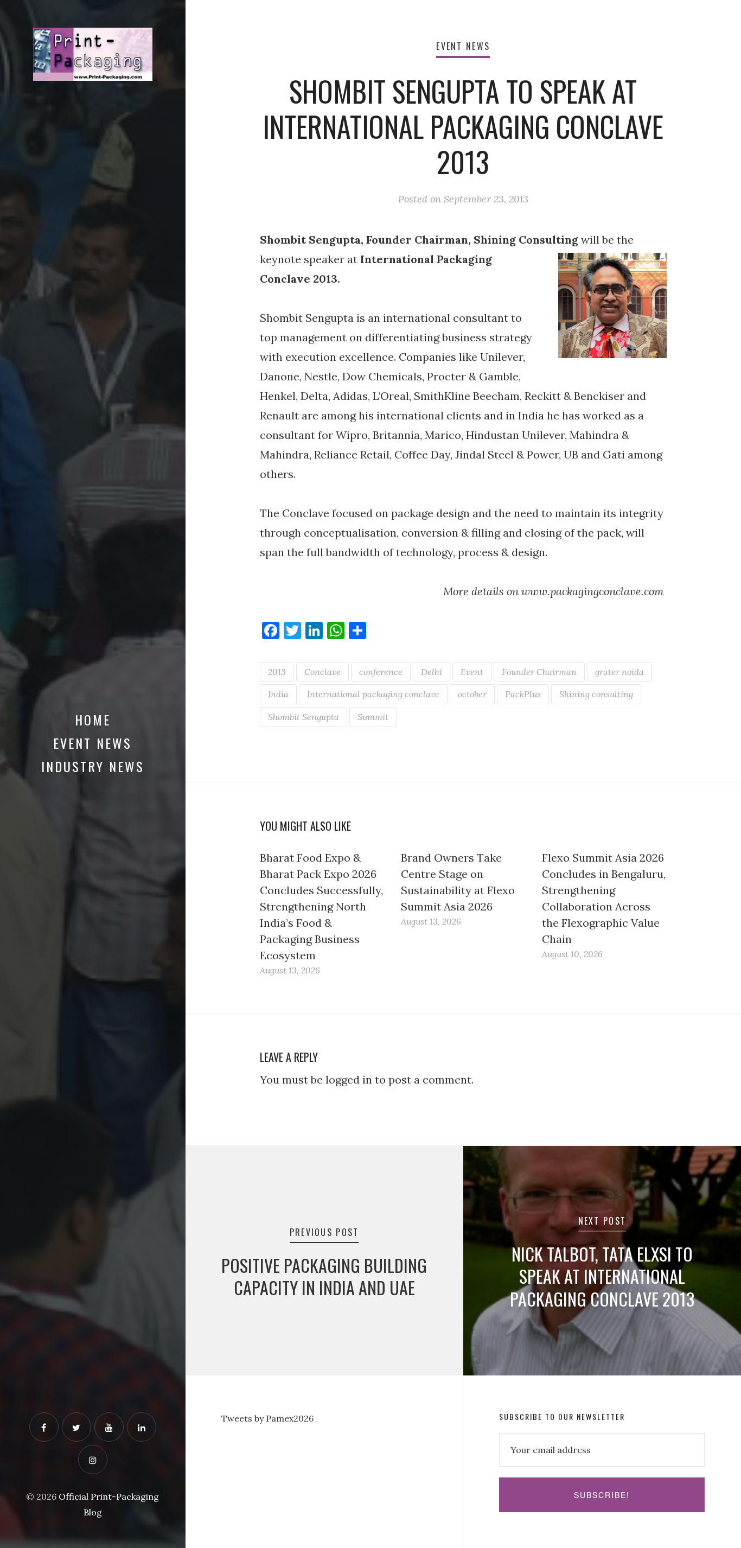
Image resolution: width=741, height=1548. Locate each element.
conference (381, 671)
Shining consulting (596, 694)
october (472, 694)
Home (93, 719)
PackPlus (523, 694)
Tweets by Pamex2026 (267, 1418)
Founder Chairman (539, 671)
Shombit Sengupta (303, 716)
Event (472, 671)
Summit (372, 716)
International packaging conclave (373, 694)
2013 (277, 671)
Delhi (431, 671)
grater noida (619, 671)
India (278, 694)
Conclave (322, 671)
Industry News (92, 766)
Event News (92, 743)
